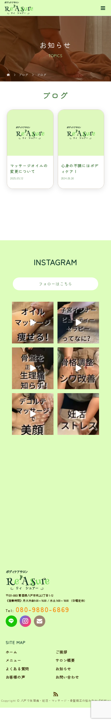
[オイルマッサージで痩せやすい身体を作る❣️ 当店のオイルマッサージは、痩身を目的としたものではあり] (33, 322)
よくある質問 (17, 668)
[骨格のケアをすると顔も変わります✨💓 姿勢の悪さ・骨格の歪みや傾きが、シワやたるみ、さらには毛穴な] (78, 368)
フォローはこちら (55, 284)
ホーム (11, 652)
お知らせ (63, 668)
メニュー (13, 660)
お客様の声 (15, 677)
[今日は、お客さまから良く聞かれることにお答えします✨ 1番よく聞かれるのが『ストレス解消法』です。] (78, 414)
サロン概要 (65, 660)
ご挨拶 (61, 652)
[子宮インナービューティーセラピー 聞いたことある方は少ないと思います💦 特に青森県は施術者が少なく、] (78, 322)
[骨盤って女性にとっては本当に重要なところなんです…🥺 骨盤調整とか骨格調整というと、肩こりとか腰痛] (33, 368)
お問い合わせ (67, 677)
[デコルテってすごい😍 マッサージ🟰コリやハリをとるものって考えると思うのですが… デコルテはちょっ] (33, 414)
